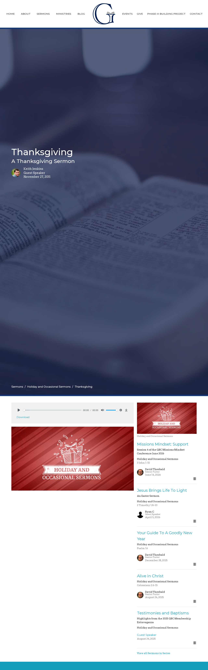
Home (10, 13)
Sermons (43, 13)
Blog (81, 13)
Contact (196, 13)
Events (127, 13)
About (26, 13)
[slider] (52, 410)
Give (140, 13)
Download (23, 417)
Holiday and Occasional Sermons (49, 386)
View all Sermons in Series (153, 653)
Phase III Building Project (166, 13)
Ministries (63, 13)
